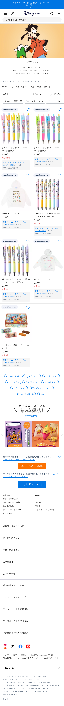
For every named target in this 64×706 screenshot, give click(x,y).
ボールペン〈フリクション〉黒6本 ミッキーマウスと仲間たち (16, 280)
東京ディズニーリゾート (45, 510)
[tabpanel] (32, 5)
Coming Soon (40, 502)
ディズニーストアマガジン (13, 510)
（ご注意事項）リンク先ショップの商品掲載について (24, 685)
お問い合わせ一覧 (10, 679)
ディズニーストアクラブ (14, 597)
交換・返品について (12, 550)
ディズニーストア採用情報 (15, 621)
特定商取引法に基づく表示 (42, 654)
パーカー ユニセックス (12, 214)
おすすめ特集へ (32, 416)
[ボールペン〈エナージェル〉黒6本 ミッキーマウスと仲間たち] (48, 194)
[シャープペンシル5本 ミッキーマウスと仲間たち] (48, 128)
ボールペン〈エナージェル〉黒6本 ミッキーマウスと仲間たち (48, 215)
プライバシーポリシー (30, 679)
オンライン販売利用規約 (14, 654)
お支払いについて (11, 538)
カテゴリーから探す (11, 499)
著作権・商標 (44, 682)
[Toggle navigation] (6, 13)
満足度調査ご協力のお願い (15, 633)
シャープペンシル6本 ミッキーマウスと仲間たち (15, 149)
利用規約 (31, 682)
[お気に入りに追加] (28, 110)
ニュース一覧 (8, 676)
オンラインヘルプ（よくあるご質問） (33, 676)
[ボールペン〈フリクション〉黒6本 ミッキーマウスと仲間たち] (16, 260)
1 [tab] (31, 8)
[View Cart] (59, 14)
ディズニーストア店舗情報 (15, 609)
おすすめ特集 (8, 506)
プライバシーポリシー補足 (13, 682)
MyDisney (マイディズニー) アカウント (21, 658)
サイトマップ (8, 513)
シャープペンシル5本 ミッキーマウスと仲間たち (47, 149)
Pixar (37, 499)
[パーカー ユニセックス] (16, 194)
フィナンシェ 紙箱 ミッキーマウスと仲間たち (16, 346)
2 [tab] (33, 8)
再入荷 (37, 506)
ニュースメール (51, 658)
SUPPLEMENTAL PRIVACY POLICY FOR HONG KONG (25, 691)
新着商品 (6, 495)
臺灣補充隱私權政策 (11, 694)
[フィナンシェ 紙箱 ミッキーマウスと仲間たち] (16, 326)
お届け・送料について (13, 526)
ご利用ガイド (9, 561)
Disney (38, 495)
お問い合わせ (9, 573)
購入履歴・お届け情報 (13, 585)
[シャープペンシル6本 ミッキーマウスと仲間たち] (16, 128)
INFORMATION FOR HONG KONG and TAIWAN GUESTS (26, 688)
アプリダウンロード (32, 484)
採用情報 (53, 685)
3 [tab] (35, 8)
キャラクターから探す (12, 502)
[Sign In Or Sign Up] (12, 13)
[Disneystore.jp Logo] (32, 13)
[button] (2, 434)
